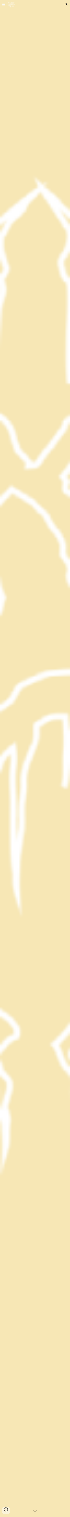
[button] (4, 4)
